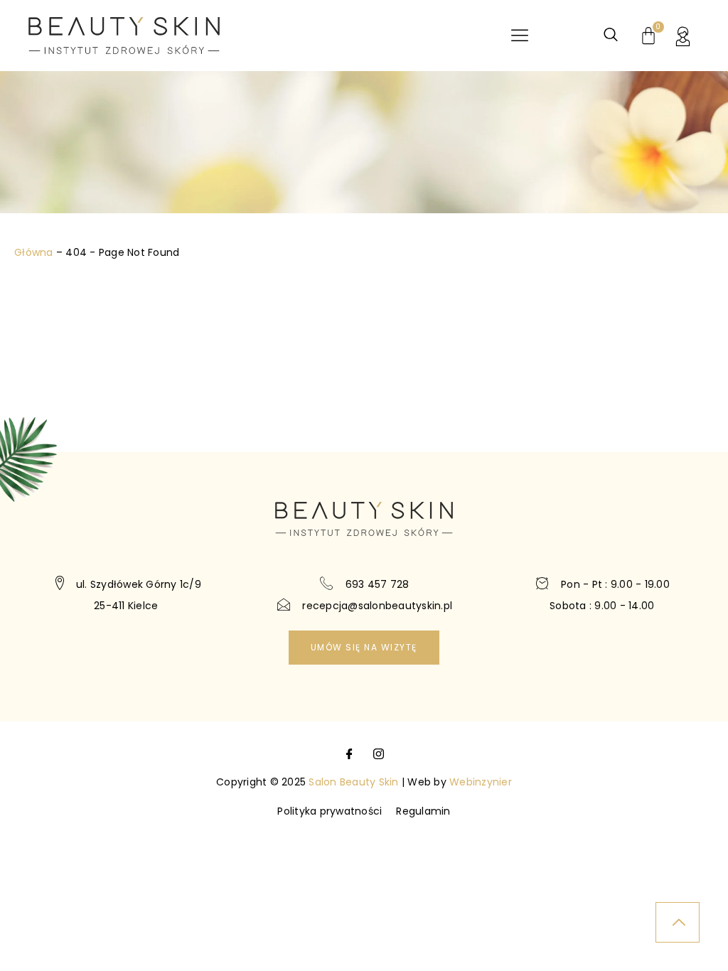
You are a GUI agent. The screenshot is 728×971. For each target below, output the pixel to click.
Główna (33, 252)
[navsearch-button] (610, 35)
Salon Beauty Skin (353, 782)
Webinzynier (480, 782)
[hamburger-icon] (519, 36)
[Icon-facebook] (349, 753)
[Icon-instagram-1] (378, 753)
